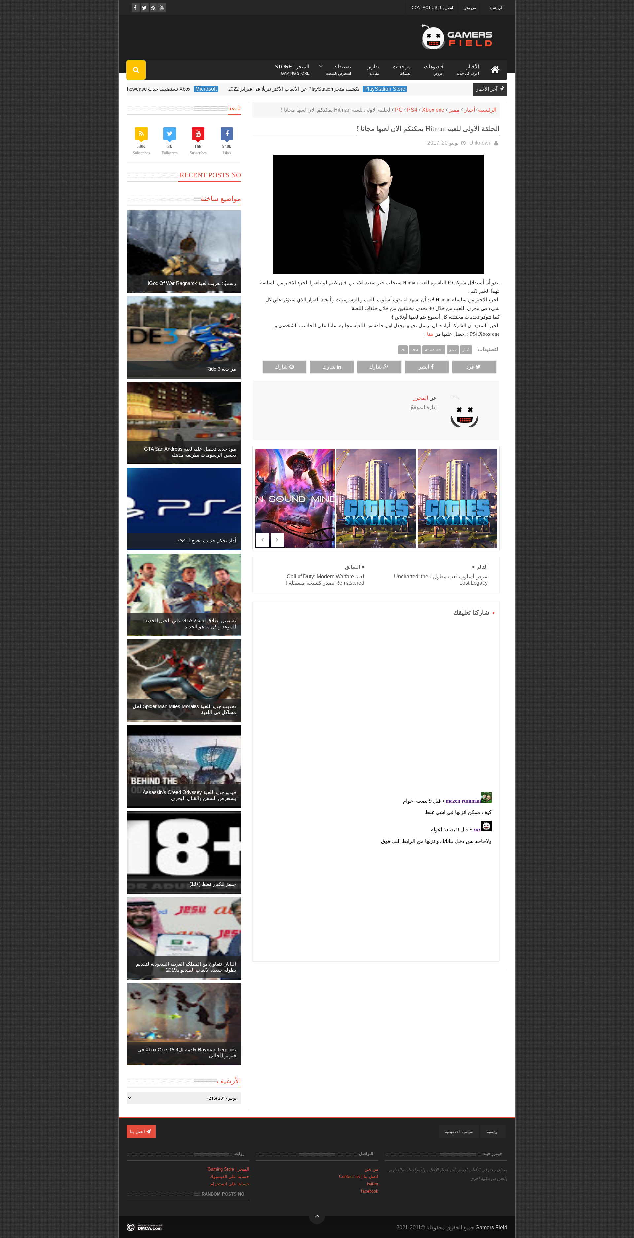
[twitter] (144, 7)
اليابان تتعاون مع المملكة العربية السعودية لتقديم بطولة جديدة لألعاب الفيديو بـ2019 (186, 967)
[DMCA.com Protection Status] (145, 1229)
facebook (369, 1191)
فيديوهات (433, 67)
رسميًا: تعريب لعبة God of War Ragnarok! (192, 283)
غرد (470, 367)
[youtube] (162, 7)
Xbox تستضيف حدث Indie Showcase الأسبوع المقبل (168, 89)
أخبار (469, 110)
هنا (429, 334)
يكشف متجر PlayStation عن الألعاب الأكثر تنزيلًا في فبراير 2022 (327, 89)
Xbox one (433, 110)
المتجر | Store (292, 67)
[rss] (153, 7)
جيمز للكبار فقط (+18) (212, 884)
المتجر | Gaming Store (228, 1169)
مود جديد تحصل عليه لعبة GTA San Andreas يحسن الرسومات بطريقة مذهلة (190, 452)
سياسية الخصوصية (459, 1132)
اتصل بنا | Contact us (432, 7)
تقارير (373, 67)
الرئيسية (496, 7)
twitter (372, 1183)
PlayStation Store (418, 89)
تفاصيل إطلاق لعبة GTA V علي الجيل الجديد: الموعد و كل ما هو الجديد (190, 623)
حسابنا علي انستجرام (229, 1183)
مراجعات (402, 67)
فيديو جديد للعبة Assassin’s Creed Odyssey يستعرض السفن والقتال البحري (189, 795)
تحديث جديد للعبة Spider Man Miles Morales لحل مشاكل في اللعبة (184, 709)
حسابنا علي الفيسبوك (229, 1176)
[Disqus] (376, 700)
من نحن (469, 7)
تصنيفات (338, 67)
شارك (375, 367)
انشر (424, 367)
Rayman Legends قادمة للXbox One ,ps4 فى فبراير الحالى (186, 1052)
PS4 (412, 110)
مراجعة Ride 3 (221, 369)
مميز (454, 110)
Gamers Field (491, 1227)
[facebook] (135, 7)
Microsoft (239, 89)
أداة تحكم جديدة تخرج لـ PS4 (206, 540)
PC (399, 110)
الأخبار (468, 67)
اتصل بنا (138, 1131)
